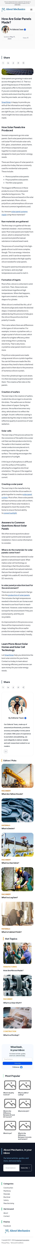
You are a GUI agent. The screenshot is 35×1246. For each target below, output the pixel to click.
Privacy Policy (5, 1243)
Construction (9, 1031)
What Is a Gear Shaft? (12, 1003)
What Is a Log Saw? (10, 897)
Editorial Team (17, 29)
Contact (7, 1216)
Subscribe (18, 1063)
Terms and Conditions (17, 1243)
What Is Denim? (8, 828)
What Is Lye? (7, 1133)
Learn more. (18, 4)
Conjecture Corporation (22, 1240)
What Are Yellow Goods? (12, 794)
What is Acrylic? (23, 1111)
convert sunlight (10, 513)
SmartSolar (6, 102)
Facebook (7, 1226)
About (6, 1213)
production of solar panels (19, 595)
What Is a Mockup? (11, 1035)
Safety (6, 1200)
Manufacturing (10, 967)
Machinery (6, 791)
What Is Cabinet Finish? (12, 932)
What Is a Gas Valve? (10, 863)
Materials (6, 825)
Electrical (7, 1197)
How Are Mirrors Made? (13, 970)
